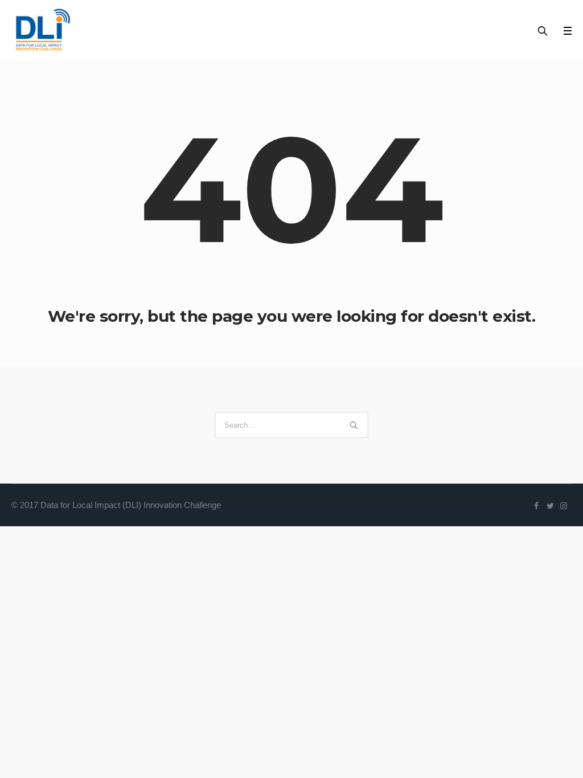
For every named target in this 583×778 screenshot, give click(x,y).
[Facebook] (536, 505)
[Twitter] (550, 505)
